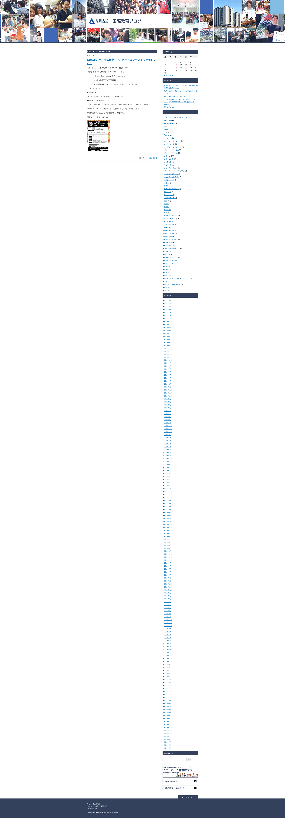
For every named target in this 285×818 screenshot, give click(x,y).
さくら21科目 (168, 159)
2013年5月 (167, 748)
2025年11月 (168, 321)
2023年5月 (167, 411)
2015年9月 (167, 664)
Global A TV (168, 120)
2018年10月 (168, 560)
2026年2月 (167, 312)
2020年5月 (167, 509)
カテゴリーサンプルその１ (173, 147)
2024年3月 (167, 381)
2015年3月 (167, 682)
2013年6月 (167, 745)
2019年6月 (167, 542)
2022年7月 (167, 441)
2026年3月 (167, 309)
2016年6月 (167, 638)
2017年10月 (168, 590)
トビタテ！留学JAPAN (171, 177)
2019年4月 (167, 548)
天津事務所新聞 (169, 230)
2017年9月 (167, 593)
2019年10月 (168, 530)
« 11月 (165, 75)
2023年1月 (167, 423)
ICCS (166, 129)
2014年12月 (168, 691)
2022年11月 (168, 429)
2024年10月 (168, 360)
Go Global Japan (169, 123)
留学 (165, 266)
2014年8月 (167, 703)
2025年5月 (167, 339)
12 (176, 65)
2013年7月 (167, 742)
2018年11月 (168, 557)
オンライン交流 (169, 144)
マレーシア (167, 192)
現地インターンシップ (171, 260)
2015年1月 (167, 688)
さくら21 (167, 156)
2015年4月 (167, 679)
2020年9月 (167, 500)
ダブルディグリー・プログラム (174, 171)
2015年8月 (167, 667)
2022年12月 (168, 426)
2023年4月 (167, 414)
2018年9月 (167, 563)
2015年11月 (168, 658)
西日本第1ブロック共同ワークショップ (177, 278)
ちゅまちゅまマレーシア (172, 174)
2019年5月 (167, 545)
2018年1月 (167, 581)
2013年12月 (168, 727)
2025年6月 (167, 336)
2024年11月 (168, 357)
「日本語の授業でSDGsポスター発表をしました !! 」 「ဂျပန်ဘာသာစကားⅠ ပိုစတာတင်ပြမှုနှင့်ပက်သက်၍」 (180, 101)
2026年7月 (167, 303)
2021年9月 (167, 464)
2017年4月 (167, 608)
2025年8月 (167, 330)
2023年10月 (168, 396)
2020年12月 (168, 491)
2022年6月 (167, 444)
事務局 (166, 207)
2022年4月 (167, 449)
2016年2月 (167, 650)
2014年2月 (167, 721)
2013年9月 (167, 736)
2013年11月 (168, 730)
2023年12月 (168, 390)
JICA (165, 132)
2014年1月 (167, 724)
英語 (165, 272)
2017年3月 (167, 611)
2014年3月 (167, 718)
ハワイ (166, 183)
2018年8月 (167, 566)
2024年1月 (167, 387)
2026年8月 (167, 300)
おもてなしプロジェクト (172, 141)
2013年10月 (168, 733)
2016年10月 (168, 626)
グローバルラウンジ (170, 153)
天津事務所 (167, 227)
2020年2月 (167, 518)
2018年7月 (167, 569)
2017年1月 (167, 617)
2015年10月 (168, 661)
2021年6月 (167, 473)
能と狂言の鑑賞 (169, 107)
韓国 (165, 287)
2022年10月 (168, 432)
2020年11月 (168, 494)
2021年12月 (168, 459)
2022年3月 (167, 452)
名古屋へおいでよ (170, 219)
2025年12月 (168, 318)
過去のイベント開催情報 (172, 284)
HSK (165, 126)
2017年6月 (167, 602)
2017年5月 (167, 605)
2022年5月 (167, 447)
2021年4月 (167, 479)
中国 (165, 201)
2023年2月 (167, 420)
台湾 (165, 213)
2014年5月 (167, 712)
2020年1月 (167, 521)
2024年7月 (167, 369)
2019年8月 (167, 536)
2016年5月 (167, 640)
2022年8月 (167, 438)
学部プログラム (169, 233)
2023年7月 (167, 405)
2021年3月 (167, 482)
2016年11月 (168, 623)
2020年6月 (167, 506)
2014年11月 (168, 694)
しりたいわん (168, 165)
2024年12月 (168, 354)
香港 (165, 290)
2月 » (171, 75)
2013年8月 (167, 739)
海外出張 (167, 254)
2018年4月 (167, 578)
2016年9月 (167, 629)
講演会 (166, 281)
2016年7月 (167, 635)
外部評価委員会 (169, 222)
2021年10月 (168, 461)
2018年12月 (168, 554)
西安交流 (167, 275)
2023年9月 (167, 399)
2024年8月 (167, 366)
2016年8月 (167, 632)
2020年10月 (168, 497)
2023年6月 (167, 408)
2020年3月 (167, 515)
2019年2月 (167, 551)
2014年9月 (167, 700)
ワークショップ (169, 195)
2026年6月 (167, 306)
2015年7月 (167, 670)
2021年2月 (167, 485)
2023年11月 (168, 393)
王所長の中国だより (170, 257)
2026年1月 (167, 315)
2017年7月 (167, 599)
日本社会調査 (168, 242)
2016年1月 (167, 652)
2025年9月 (167, 327)
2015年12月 (168, 655)
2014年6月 (167, 709)
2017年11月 (168, 587)
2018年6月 (167, 572)
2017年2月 (167, 614)
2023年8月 (167, 402)
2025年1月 (167, 351)
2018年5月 (167, 575)
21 (186, 68)
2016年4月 (167, 643)
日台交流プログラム (170, 239)
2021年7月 (167, 470)
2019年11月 (168, 527)
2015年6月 (167, 673)
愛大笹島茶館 (168, 237)
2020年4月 (167, 512)
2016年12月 (168, 620)
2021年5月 (167, 476)
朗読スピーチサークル (171, 248)
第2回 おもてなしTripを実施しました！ (177, 96)
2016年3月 (167, 647)
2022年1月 (167, 456)
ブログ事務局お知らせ (171, 189)
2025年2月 (167, 348)
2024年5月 (167, 375)
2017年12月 (168, 584)
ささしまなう (168, 162)
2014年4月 (167, 715)
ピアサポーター (169, 186)
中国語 (149, 158)
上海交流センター (170, 198)
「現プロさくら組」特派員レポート (175, 117)
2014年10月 (168, 697)
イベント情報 (168, 138)
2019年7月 (167, 539)
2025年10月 (168, 324)
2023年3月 (167, 417)
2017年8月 (167, 596)
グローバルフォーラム (171, 150)
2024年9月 (167, 363)
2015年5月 (167, 676)
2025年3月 (167, 345)
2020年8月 (167, 503)
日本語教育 (167, 245)
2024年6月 (167, 372)
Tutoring (166, 135)
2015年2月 (167, 685)
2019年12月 (168, 524)
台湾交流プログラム (170, 216)
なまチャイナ (168, 180)
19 (176, 68)
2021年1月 (167, 488)
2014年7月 (167, 706)
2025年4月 (167, 342)
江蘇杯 (155, 158)
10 (165, 65)
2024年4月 (167, 378)
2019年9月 (167, 533)
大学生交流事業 (169, 224)
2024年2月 (167, 384)
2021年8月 (167, 467)
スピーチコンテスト (170, 168)
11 (170, 65)
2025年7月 (167, 333)
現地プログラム (169, 263)
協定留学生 (167, 210)
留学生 (166, 269)
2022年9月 (167, 435)
